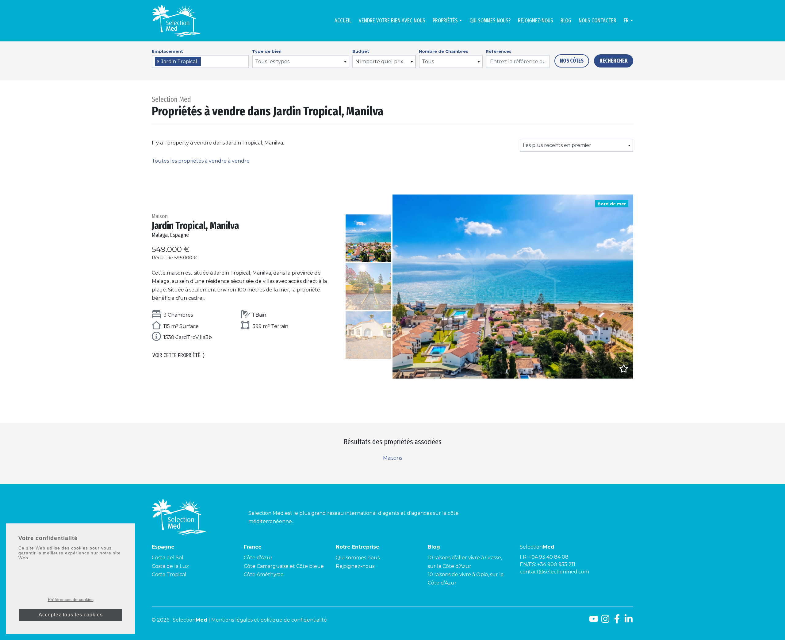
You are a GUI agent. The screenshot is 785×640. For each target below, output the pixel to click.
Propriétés (445, 20)
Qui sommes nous (358, 558)
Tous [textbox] (428, 61)
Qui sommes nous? (490, 20)
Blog (566, 20)
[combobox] (200, 61)
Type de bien (266, 51)
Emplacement (167, 51)
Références (498, 51)
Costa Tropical (169, 574)
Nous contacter (597, 20)
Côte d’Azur (258, 558)
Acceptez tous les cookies (71, 614)
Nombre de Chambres (443, 51)
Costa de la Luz (170, 566)
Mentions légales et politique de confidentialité (269, 620)
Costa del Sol (167, 558)
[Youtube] (593, 621)
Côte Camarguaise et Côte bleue (284, 566)
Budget (360, 51)
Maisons (392, 458)
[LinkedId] (628, 621)
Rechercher (613, 60)
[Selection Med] (176, 21)
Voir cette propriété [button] (178, 355)
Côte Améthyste (264, 574)
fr (626, 20)
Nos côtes (572, 60)
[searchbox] (204, 62)
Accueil (343, 20)
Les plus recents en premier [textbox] (557, 145)
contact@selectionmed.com (554, 572)
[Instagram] (605, 621)
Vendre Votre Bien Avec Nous (392, 20)
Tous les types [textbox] (272, 61)
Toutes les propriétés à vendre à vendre (201, 161)
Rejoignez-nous (535, 20)
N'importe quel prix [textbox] (379, 61)
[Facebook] (617, 621)
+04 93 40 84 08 (549, 557)
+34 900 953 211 (556, 564)
